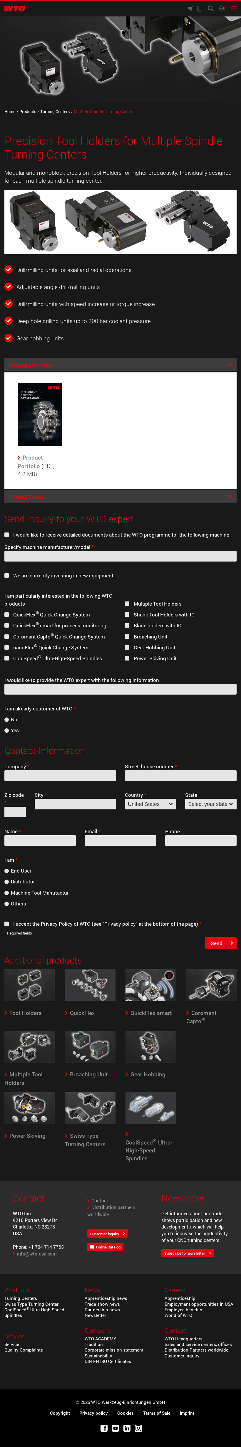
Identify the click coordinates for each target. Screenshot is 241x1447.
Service (11, 1344)
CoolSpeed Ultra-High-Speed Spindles (34, 1312)
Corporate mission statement (114, 1350)
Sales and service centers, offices (198, 1344)
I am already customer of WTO (40, 708)
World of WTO (178, 1315)
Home (9, 111)
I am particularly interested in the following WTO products (58, 599)
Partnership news (102, 1309)
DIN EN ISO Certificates (108, 1361)
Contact (99, 1200)
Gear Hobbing (147, 1074)
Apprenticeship (180, 1298)
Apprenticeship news (106, 1298)
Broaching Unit (89, 1074)
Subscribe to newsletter (184, 1253)
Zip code (14, 798)
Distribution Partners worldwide (196, 1350)
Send (216, 943)
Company (16, 766)
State (191, 794)
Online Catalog (108, 1247)
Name (12, 831)
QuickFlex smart (151, 1012)
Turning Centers (55, 111)
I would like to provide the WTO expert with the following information (81, 680)
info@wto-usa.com (37, 1254)
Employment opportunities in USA (199, 1304)
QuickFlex (82, 1012)
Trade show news (102, 1304)
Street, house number (151, 766)
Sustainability (98, 1356)
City (41, 794)
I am (10, 859)
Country (135, 794)
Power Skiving (27, 1135)
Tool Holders (25, 1012)
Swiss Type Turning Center (31, 1304)
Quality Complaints (23, 1350)
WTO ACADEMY (100, 1339)
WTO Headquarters (183, 1339)
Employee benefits (183, 1309)
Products (27, 111)
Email (92, 831)
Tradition (94, 1344)
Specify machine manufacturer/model (48, 547)
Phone (172, 831)
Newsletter (95, 1315)
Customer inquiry (104, 1233)
